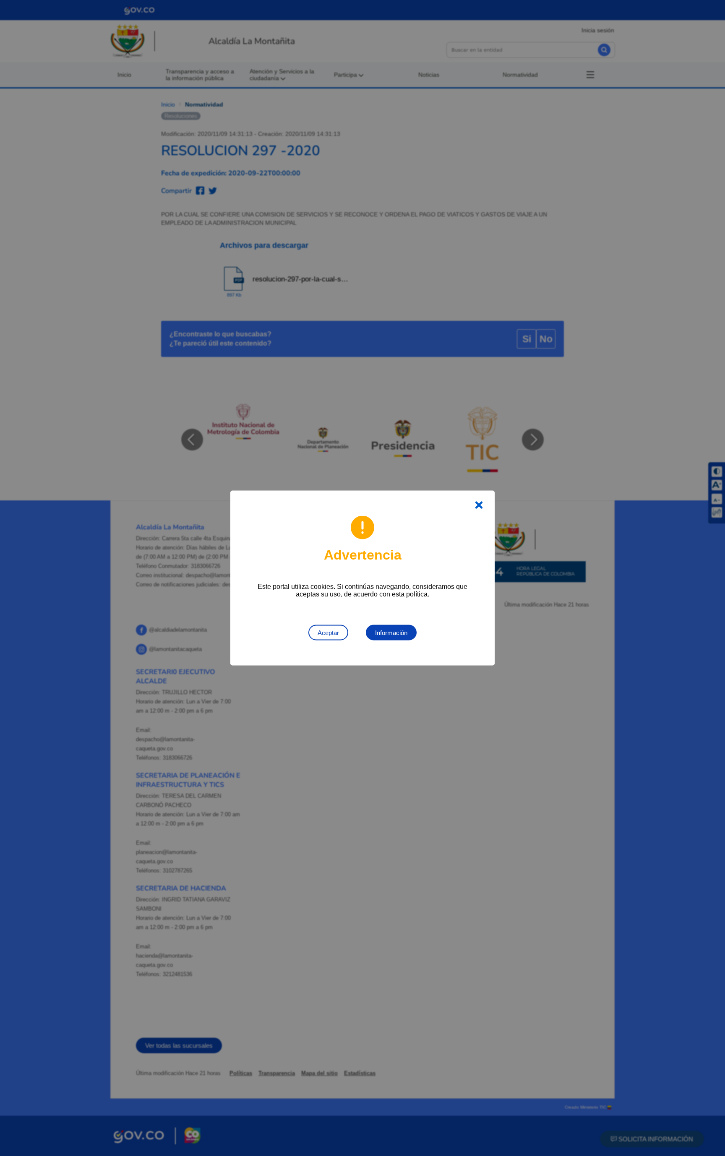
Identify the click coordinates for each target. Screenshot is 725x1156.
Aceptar (328, 632)
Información (391, 632)
